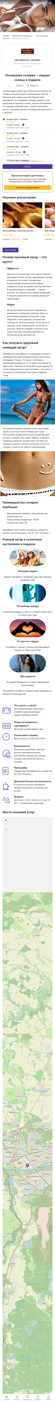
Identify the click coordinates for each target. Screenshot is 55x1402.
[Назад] (5, 3)
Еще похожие (10, 250)
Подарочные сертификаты (22, 36)
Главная (6, 36)
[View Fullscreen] (6, 829)
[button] (27, 1165)
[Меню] (50, 3)
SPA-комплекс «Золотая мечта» (18, 231)
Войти (48, 1400)
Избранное (34, 86)
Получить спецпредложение (27, 188)
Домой (6, 1400)
